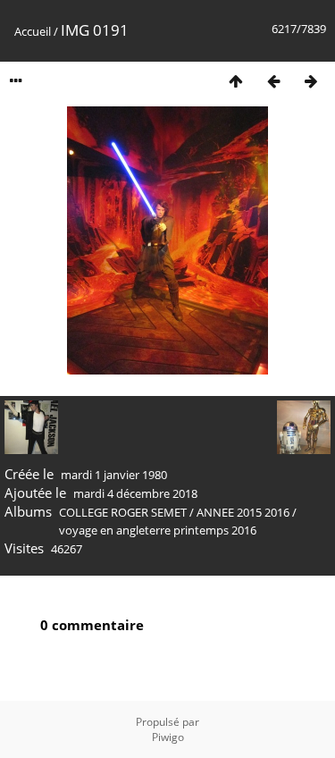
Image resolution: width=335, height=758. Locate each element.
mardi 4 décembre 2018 (135, 493)
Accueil (32, 31)
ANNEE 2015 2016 (243, 512)
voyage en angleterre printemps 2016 (157, 530)
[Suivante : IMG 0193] (311, 81)
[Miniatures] (236, 81)
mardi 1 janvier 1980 (114, 475)
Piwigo (168, 737)
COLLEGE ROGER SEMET (123, 512)
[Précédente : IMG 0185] (273, 81)
